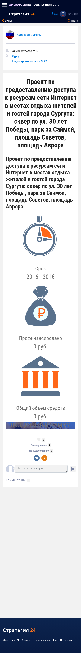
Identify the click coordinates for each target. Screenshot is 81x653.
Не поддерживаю (39, 450)
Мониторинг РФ (11, 640)
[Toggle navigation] (4, 5)
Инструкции (66, 640)
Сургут (8, 20)
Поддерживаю (39, 445)
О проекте (27, 640)
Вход (55, 13)
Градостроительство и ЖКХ (29, 61)
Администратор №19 (29, 34)
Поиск (74, 20)
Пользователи (42, 640)
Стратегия (21, 13)
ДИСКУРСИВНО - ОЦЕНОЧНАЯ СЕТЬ (34, 5)
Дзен (55, 640)
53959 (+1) (73, 14)
